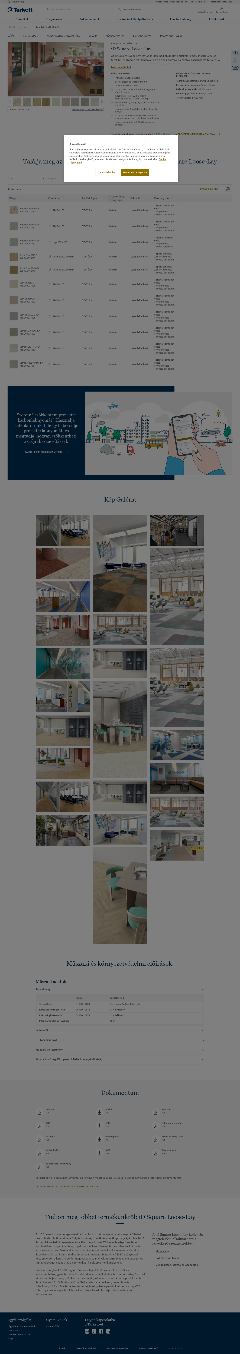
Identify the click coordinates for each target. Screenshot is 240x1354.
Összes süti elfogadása (135, 172)
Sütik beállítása (107, 172)
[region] (121, 158)
